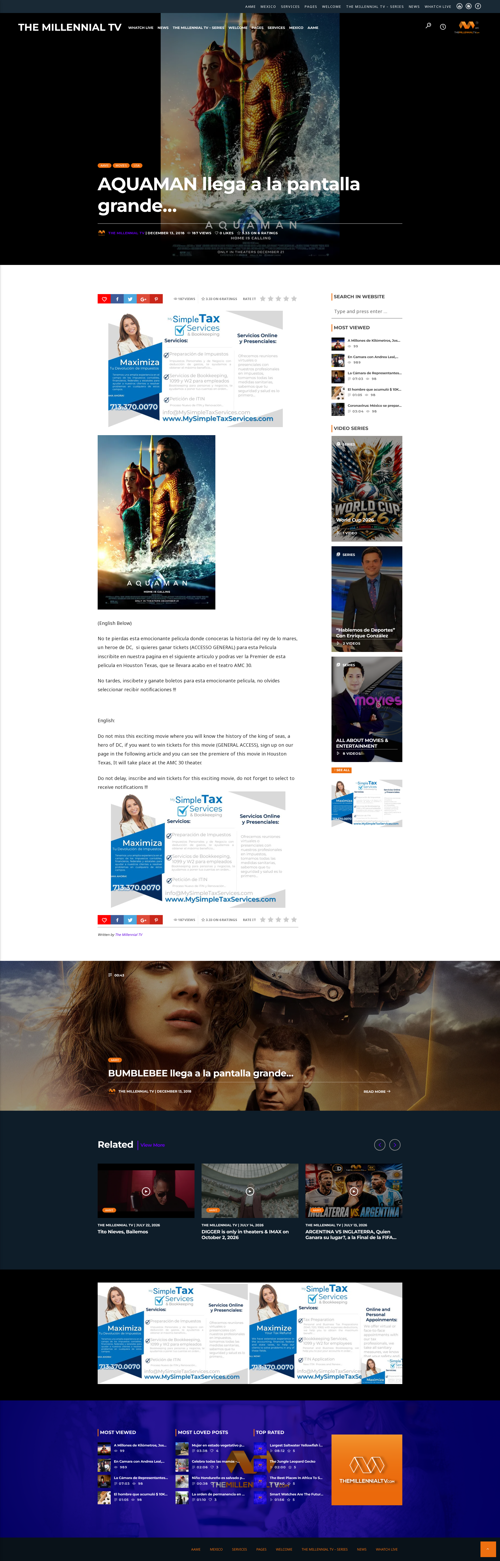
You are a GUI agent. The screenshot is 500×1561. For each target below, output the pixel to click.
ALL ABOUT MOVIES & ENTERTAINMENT (362, 743)
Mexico (268, 6)
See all (343, 770)
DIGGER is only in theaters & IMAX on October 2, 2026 (245, 1234)
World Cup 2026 (355, 520)
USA (137, 165)
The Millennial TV (70, 27)
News (414, 6)
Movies (121, 165)
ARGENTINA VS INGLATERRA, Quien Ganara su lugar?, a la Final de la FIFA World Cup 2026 (349, 1237)
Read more (375, 1092)
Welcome (331, 6)
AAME (250, 6)
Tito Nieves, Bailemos (123, 1232)
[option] (146, 1205)
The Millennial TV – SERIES (375, 6)
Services (290, 6)
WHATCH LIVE (438, 6)
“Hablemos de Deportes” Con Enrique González (365, 633)
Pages (311, 6)
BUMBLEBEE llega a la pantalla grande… (200, 1073)
